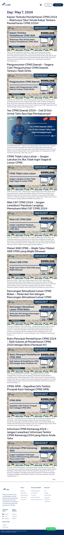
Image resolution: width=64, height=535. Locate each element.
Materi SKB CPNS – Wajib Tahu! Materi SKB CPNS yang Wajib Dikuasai (30, 249)
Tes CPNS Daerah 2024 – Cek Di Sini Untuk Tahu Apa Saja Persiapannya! (29, 112)
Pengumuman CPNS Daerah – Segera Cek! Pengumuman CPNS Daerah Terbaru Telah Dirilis (30, 67)
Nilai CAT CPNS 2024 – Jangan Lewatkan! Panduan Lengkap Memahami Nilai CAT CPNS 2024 (27, 205)
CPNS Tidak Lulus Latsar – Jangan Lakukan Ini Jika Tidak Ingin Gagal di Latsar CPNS (29, 159)
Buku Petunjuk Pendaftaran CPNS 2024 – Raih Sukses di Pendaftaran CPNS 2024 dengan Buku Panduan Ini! (31, 341)
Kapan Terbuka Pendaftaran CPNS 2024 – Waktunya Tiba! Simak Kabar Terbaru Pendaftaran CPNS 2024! (32, 20)
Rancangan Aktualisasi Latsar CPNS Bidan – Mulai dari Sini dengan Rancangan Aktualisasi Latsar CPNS (29, 294)
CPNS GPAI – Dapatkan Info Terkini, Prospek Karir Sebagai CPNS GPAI (29, 388)
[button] (40, 4)
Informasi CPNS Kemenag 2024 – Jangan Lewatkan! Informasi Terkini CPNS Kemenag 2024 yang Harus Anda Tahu (31, 433)
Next (55, 479)
